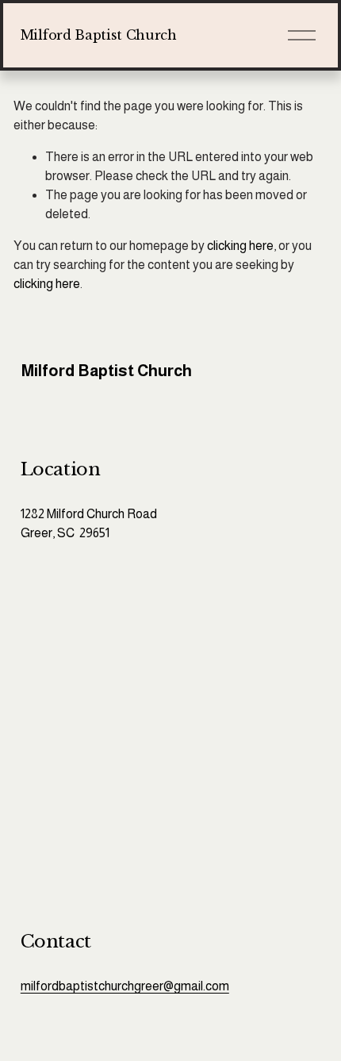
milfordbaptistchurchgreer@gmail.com (125, 986)
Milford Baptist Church (99, 35)
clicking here (240, 245)
